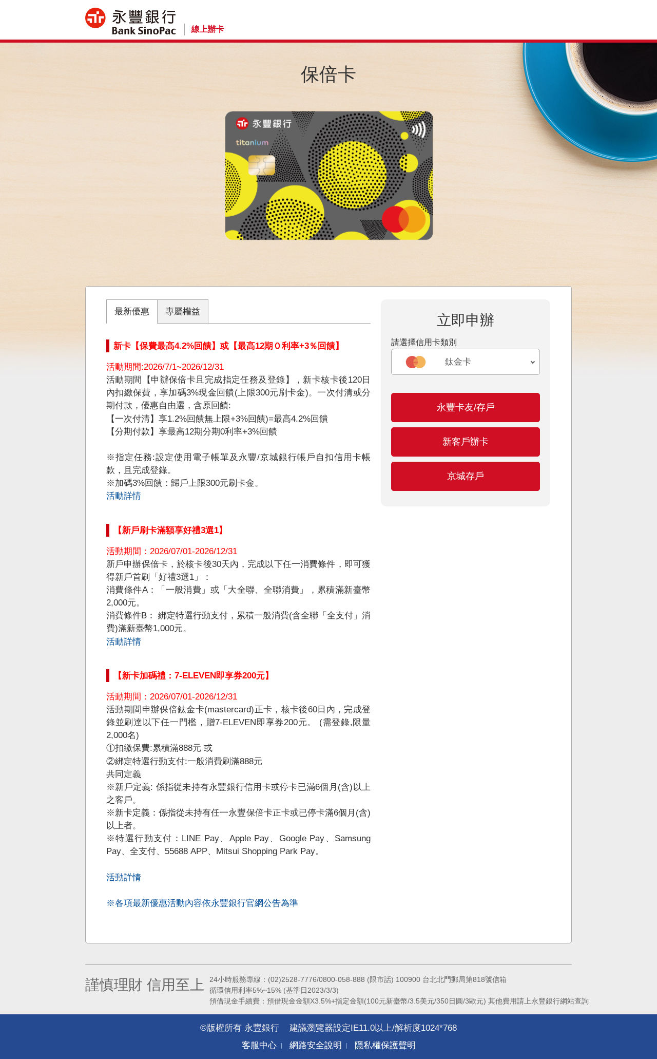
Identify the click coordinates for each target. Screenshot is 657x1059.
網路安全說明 (315, 1045)
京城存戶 (465, 476)
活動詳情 (123, 496)
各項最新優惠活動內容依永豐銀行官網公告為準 (206, 903)
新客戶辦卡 (465, 442)
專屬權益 (182, 311)
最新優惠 (131, 311)
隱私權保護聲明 (385, 1045)
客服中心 (259, 1045)
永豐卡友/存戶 (466, 407)
